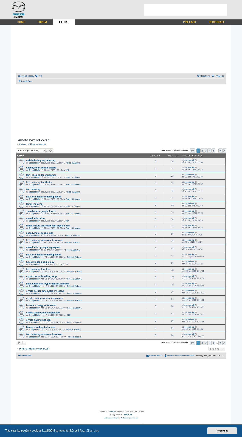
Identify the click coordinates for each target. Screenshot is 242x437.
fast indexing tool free (38, 269)
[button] (192, 150)
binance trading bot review (40, 327)
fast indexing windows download (44, 240)
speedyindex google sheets (41, 167)
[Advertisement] (185, 10)
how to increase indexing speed (43, 196)
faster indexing (34, 204)
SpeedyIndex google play (40, 262)
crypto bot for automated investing (45, 291)
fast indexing (33, 189)
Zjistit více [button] (92, 430)
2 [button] (202, 150)
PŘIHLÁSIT (189, 22)
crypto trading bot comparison (43, 312)
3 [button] (206, 150)
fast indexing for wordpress (41, 175)
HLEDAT (64, 22)
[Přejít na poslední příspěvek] (196, 160)
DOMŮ (21, 22)
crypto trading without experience (44, 298)
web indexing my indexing (40, 160)
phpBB (112, 411)
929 (67, 170)
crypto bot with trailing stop (41, 276)
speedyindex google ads (39, 233)
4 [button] (209, 150)
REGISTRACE (217, 22)
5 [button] (213, 150)
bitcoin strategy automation (41, 305)
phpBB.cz (128, 415)
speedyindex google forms (40, 211)
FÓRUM (42, 22)
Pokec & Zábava (73, 163)
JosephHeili (34, 163)
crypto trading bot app (38, 320)
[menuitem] (38, 76)
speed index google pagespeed (43, 247)
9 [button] (220, 150)
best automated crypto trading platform (47, 283)
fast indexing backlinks (39, 182)
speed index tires (35, 218)
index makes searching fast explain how (48, 225)
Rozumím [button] (222, 430)
